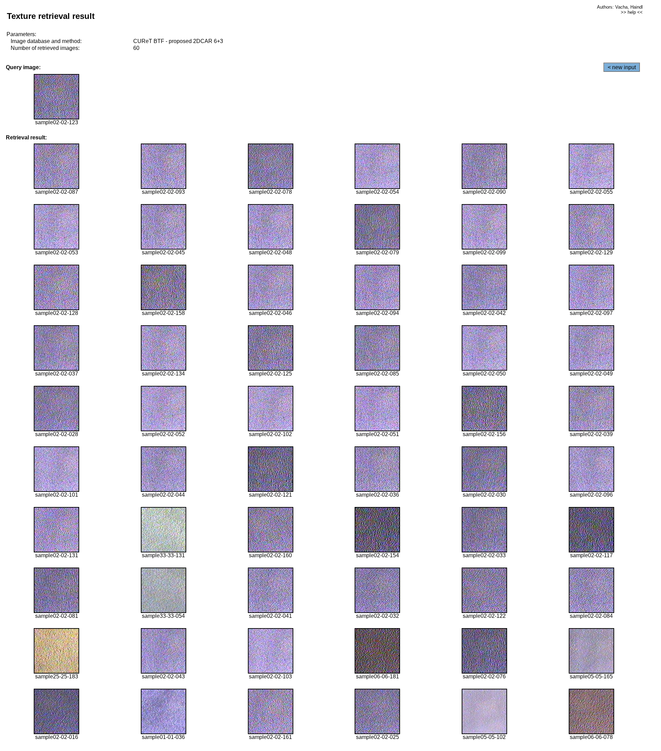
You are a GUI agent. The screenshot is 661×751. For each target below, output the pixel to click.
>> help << (632, 12)
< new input (622, 67)
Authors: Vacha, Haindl (620, 7)
